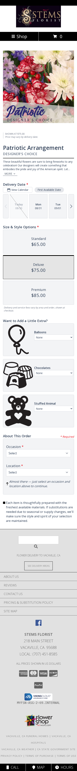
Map (40, 767)
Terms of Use (66, 755)
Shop (22, 36)
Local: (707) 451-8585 (38, 654)
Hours (66, 767)
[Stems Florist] (38, 26)
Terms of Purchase (39, 755)
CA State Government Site (56, 749)
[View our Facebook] (38, 624)
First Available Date (49, 190)
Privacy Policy (11, 755)
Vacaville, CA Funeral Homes (27, 736)
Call (14, 767)
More (8, 173)
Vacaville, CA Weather (17, 749)
